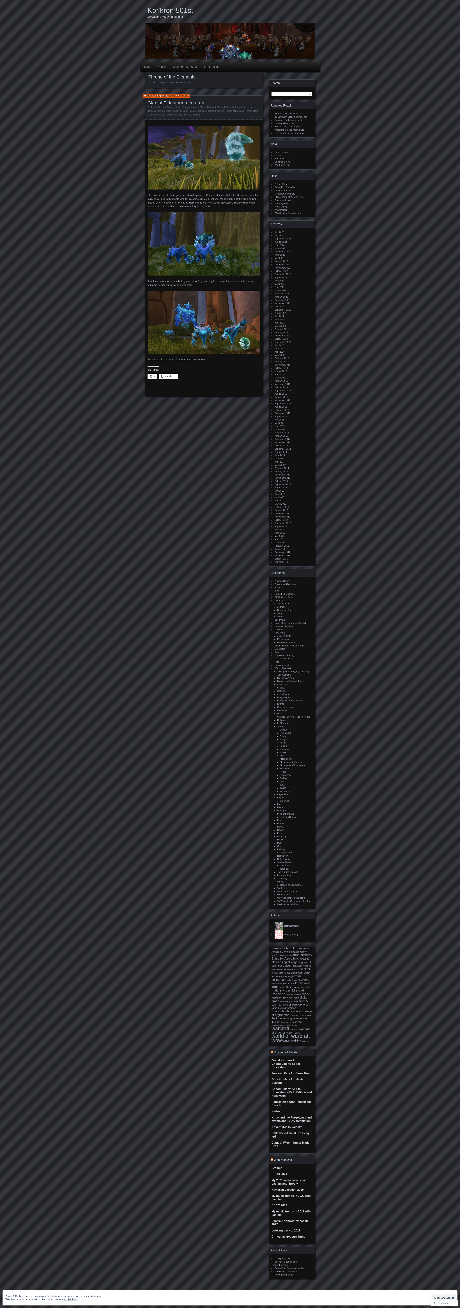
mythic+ (282, 998)
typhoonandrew (278, 1025)
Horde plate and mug (285, 123)
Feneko (283, 746)
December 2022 (282, 264)
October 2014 (281, 445)
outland (220, 111)
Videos (280, 616)
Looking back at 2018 (286, 1230)
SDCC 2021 (279, 1174)
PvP (299, 1004)
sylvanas (293, 1015)
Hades (276, 1111)
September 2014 (283, 449)
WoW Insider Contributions (288, 213)
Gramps (277, 1168)
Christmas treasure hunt (288, 1236)
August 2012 (281, 526)
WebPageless (281, 203)
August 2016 (281, 407)
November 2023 (282, 251)
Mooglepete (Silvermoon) (292, 765)
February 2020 (282, 358)
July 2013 (279, 491)
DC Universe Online (284, 597)
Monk (280, 820)
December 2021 (282, 300)
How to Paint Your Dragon (287, 126)
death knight (283, 694)
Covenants (285, 865)
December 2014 (282, 439)
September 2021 (283, 310)
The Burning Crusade (287, 872)
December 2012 (282, 513)
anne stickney (302, 955)
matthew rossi (281, 990)
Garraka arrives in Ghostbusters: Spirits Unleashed (286, 1064)
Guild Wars (280, 620)
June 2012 (280, 533)
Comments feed (282, 162)
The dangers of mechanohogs (289, 133)
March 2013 (280, 504)
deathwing (287, 969)
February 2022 (282, 293)
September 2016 (283, 403)
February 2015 (282, 432)
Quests (280, 846)
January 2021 (281, 332)
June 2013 (280, 494)
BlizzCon (279, 587)
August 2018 (281, 394)
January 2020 (281, 361)
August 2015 (281, 416)
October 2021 (281, 306)
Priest (280, 839)
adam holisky (291, 948)
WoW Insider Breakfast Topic (291, 898)
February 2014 (282, 468)
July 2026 (279, 232)
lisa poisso (294, 987)
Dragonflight (283, 697)
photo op (287, 1005)
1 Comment (194, 115)
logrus (283, 755)
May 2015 (279, 423)
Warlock (281, 888)
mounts (275, 998)
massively (305, 987)
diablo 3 (305, 969)
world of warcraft (175, 115)
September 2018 (283, 390)
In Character (283, 723)
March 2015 (280, 429)
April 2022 (280, 287)
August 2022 (281, 277)
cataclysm (297, 966)
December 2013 (282, 474)
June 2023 (280, 255)
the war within (284, 875)
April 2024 (280, 245)
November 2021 (282, 303)
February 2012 (282, 546)
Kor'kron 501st (170, 10)
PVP (279, 843)
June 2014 (280, 455)
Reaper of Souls (285, 610)
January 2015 (281, 436)
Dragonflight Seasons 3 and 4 (289, 1268)
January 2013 (281, 510)
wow (186, 115)
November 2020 (282, 335)
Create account (282, 152)
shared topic (297, 1011)
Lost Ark (278, 629)
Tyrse (282, 785)
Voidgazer (285, 791)
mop (305, 994)
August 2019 (281, 371)
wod (297, 1032)
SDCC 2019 (279, 1205)
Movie (280, 827)
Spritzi (283, 781)
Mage (280, 807)
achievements (284, 636)
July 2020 (279, 345)
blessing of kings (286, 962)
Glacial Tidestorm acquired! (177, 102)
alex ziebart (304, 948)
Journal (186, 107)
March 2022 (280, 290)
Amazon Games (282, 581)
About (162, 67)
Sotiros (283, 778)
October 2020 (281, 339)
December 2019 (282, 365)
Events (280, 704)
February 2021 (282, 329)
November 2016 (282, 400)
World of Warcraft (208, 107)
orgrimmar (284, 1001)
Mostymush (285, 768)
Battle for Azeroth (166, 107)
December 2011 (282, 552)
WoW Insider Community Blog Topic (294, 901)
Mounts (195, 107)
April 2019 (280, 374)
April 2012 (280, 539)
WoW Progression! (185, 67)
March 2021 (280, 326)
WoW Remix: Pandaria (286, 1271)
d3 (310, 965)
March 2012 (280, 542)
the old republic (305, 1015)
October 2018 (281, 387)
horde (274, 984)
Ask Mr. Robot (281, 184)
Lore (279, 804)
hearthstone (304, 980)
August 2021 (281, 313)
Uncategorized (282, 665)
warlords (294, 1029)
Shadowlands (284, 862)
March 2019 (280, 377)
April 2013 (280, 500)
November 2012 (282, 517)
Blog (277, 591)
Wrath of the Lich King (288, 904)
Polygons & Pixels (285, 1052)
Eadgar (283, 739)
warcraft (161, 115)
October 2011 (281, 559)
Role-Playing (283, 859)
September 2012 (283, 523)
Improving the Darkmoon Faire (289, 130)
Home (147, 67)
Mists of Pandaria (285, 814)
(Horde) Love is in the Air (287, 113)
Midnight (281, 810)
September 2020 (283, 342)
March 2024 (280, 248)
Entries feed (280, 158)
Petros (283, 772)
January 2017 (281, 397)
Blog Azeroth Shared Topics (290, 681)
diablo (295, 969)
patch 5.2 (304, 1001)
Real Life (279, 652)
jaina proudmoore (197, 111)
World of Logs (281, 206)
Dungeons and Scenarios (289, 700)
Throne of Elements (234, 111)
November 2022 (282, 268)
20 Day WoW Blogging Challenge (291, 117)
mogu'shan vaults (293, 994)
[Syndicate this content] (272, 1052)
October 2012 (281, 520)
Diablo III (279, 600)
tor (290, 1022)
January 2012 (281, 549)
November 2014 (282, 442)
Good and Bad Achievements (289, 120)
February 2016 (282, 410)
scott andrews (289, 1008)
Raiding (281, 849)
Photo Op (281, 836)
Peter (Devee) (161, 95)
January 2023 (281, 261)
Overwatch (280, 649)
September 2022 (283, 274)
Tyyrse (283, 788)
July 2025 (279, 235)
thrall (295, 1019)
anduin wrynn (286, 955)
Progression (286, 852)
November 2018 (282, 384)
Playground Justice (284, 200)
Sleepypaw (285, 775)
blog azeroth (305, 962)
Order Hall (285, 801)
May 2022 (279, 284)
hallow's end (292, 980)
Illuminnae (285, 749)
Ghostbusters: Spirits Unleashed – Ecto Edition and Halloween (292, 1092)
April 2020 (280, 352)
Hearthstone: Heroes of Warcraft (290, 623)
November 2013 (282, 478)
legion (279, 987)
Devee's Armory (282, 190)
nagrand (212, 111)
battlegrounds (302, 959)
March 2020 (280, 355)
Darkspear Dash (283, 1258)
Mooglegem (286, 759)
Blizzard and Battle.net (285, 584)
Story (279, 613)
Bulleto (283, 730)
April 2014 (280, 462)
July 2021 (279, 316)
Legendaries (283, 794)
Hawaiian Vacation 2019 (288, 1189)
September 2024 (283, 238)
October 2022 (281, 271)
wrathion (306, 1041)
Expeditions (283, 639)
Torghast (284, 869)
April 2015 (280, 426)
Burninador (285, 733)
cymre (305, 966)
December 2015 (282, 413)
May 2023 (279, 258)
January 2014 (281, 471)
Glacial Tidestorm (179, 111)
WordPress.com (282, 165)
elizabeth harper (283, 976)
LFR (285, 987)
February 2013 (282, 507)
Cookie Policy (71, 1299)
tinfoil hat (284, 1022)
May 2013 (279, 497)
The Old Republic (283, 658)
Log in (278, 155)
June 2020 (280, 348)
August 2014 (281, 452)
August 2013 (281, 487)
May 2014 (279, 458)
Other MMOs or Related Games (290, 645)
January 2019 (281, 381)
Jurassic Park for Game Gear (291, 1073)
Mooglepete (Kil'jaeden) (291, 762)
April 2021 (280, 323)
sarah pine (277, 1008)
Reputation (282, 856)
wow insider (291, 1041)
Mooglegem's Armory (285, 194)
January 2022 (281, 297)
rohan (305, 1004)
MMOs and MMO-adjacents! (165, 16)
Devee (178, 107)
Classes (281, 688)
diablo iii (276, 972)
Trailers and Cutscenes (291, 885)
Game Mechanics (285, 707)
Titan (277, 662)
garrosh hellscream (286, 977)
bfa (159, 111)
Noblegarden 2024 (284, 1275)
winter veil (290, 1033)
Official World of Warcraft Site (289, 197)
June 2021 (280, 319)
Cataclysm (282, 684)
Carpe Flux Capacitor (285, 187)
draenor (166, 111)
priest (294, 1005)
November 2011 (282, 555)
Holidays (281, 720)
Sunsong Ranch (288, 817)
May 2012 (279, 536)
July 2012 (279, 529)
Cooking (281, 691)
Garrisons (282, 710)
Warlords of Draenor (287, 891)
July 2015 (279, 420)
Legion (280, 797)
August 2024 (281, 242)
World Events (283, 894)
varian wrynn (291, 1025)
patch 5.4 (277, 1004)
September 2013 (283, 484)
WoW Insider (281, 210)
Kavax (283, 752)
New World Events (286, 642)
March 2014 (280, 465)
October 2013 (281, 481)
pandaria (293, 1001)
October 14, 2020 (180, 95)
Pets (279, 833)
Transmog (282, 878)
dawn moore (277, 969)
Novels (280, 830)
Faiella (283, 742)
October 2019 (281, 368)
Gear (279, 713)
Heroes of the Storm (284, 626)
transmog (297, 1022)
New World (280, 633)
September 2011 (283, 562)
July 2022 (279, 280)
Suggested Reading (284, 655)
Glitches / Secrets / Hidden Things (293, 717)
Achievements (284, 603)
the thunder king (282, 1018)
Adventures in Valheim (287, 1127)
